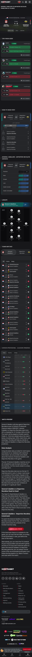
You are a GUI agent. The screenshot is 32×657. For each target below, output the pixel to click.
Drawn (5, 179)
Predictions (4, 655)
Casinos (5, 591)
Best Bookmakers (8, 588)
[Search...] (23, 2)
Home (7, 261)
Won (4, 175)
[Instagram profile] (13, 578)
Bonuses (5, 586)
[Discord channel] (23, 578)
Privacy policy (22, 602)
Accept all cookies (27, 649)
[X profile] (6, 578)
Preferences (27, 651)
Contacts (20, 591)
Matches (12, 655)
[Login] (26, 2)
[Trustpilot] (9, 631)
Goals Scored (6, 187)
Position (5, 171)
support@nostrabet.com (9, 623)
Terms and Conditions (21, 598)
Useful (20, 655)
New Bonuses (28, 655)
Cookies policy (16, 651)
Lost (4, 183)
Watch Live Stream (16, 529)
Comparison (6, 593)
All (3, 261)
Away (12, 261)
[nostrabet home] (8, 569)
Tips (4, 595)
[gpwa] (16, 631)
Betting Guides (7, 603)
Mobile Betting (7, 598)
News (19, 586)
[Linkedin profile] (16, 578)
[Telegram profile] (20, 578)
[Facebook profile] (3, 578)
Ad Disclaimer (22, 607)
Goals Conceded (7, 190)
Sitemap (20, 604)
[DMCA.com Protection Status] (12, 635)
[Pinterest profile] (10, 578)
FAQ (19, 588)
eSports (5, 600)
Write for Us (21, 595)
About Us (21, 593)
